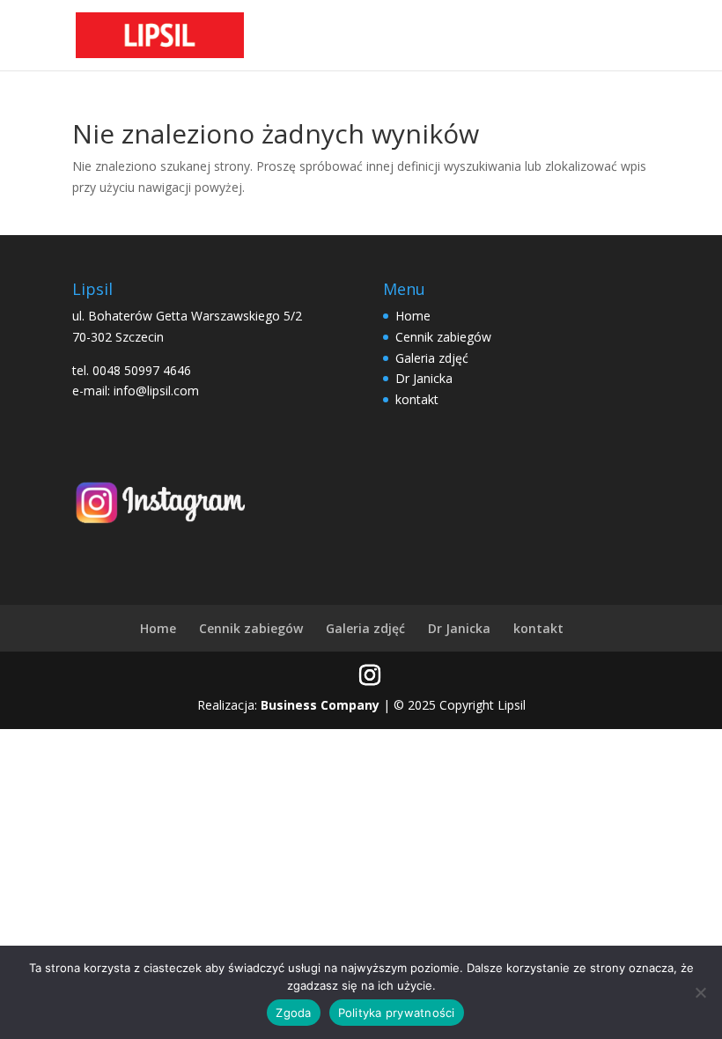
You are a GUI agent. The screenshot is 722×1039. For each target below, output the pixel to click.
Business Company (320, 704)
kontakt (416, 399)
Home (413, 315)
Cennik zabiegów (443, 336)
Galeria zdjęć (431, 358)
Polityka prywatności (396, 1013)
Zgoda (293, 1013)
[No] (700, 992)
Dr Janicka (424, 378)
